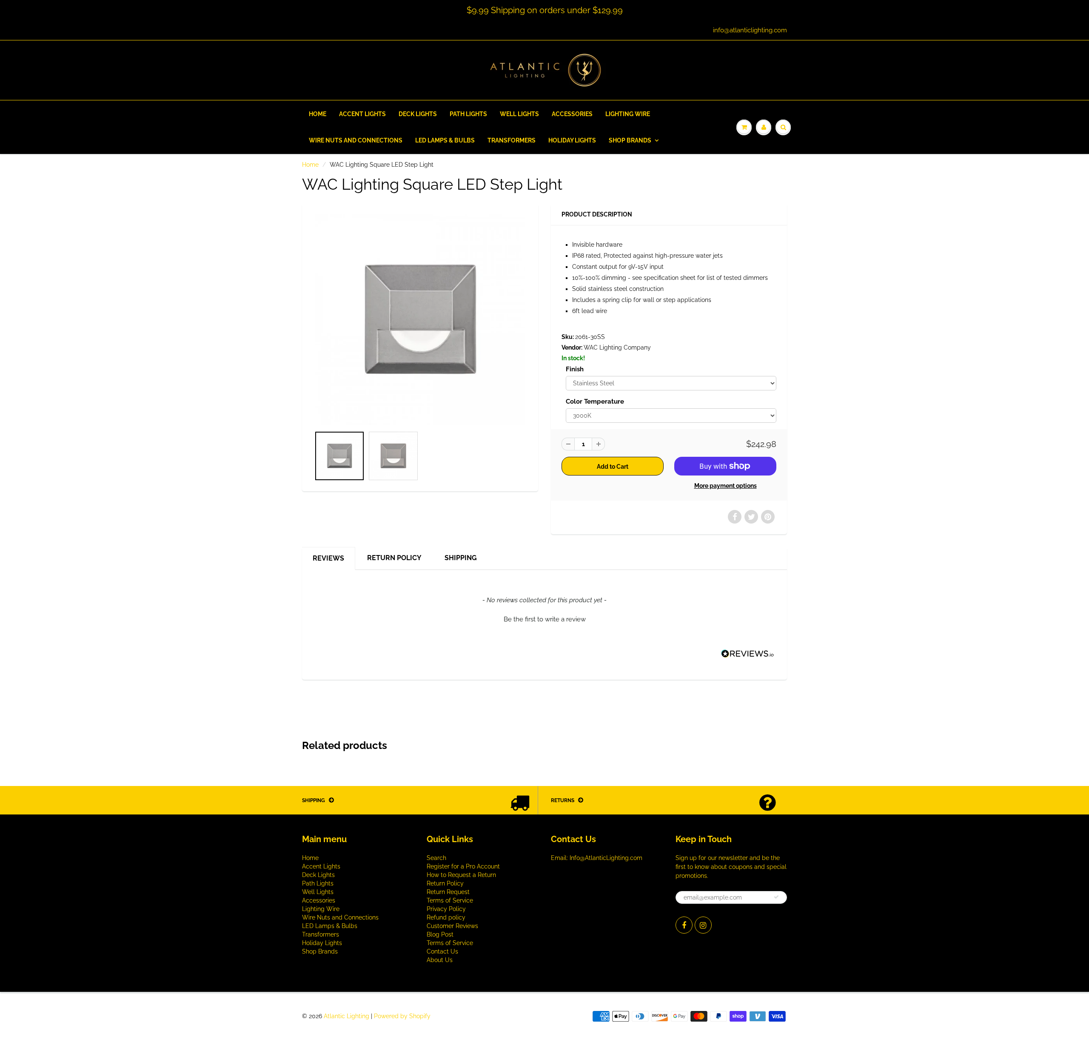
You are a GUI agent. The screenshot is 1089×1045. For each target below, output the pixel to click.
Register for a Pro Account (463, 866)
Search (436, 857)
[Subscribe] (776, 897)
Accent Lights (362, 114)
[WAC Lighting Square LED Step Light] (420, 320)
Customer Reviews (452, 926)
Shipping (461, 558)
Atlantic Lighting (346, 1016)
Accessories (572, 114)
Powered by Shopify (402, 1016)
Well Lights (519, 114)
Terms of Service (450, 900)
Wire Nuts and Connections (355, 140)
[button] (544, 618)
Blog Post (440, 934)
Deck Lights (418, 114)
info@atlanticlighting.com (750, 30)
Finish (575, 369)
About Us (440, 960)
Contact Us (442, 951)
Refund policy (446, 917)
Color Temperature (595, 401)
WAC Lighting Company (617, 347)
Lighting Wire (627, 114)
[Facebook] (684, 925)
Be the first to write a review (545, 619)
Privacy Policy (446, 908)
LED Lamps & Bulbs (445, 140)
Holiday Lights (572, 140)
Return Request (448, 891)
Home (317, 114)
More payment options (725, 485)
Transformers (511, 140)
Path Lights (468, 114)
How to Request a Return (461, 874)
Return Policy (394, 558)
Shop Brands (630, 140)
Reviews (328, 558)
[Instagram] (703, 925)
